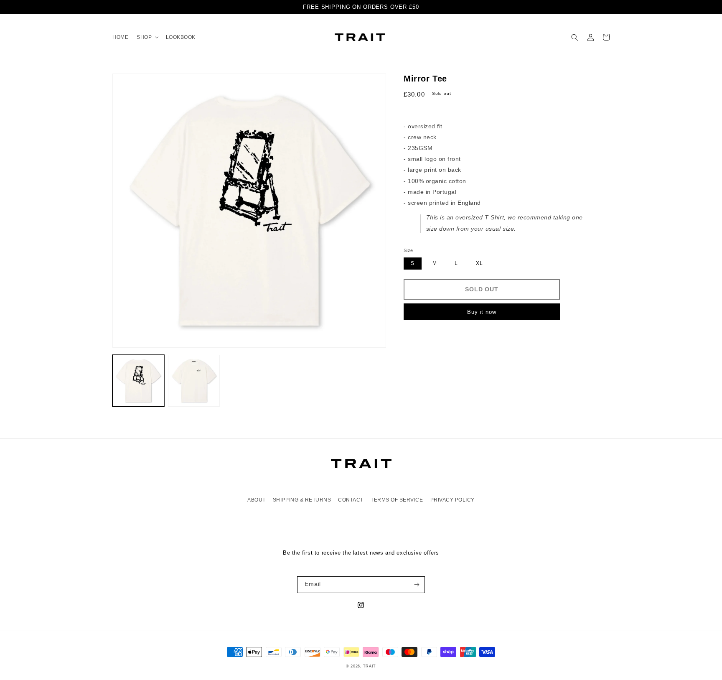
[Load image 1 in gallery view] (138, 381)
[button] (146, 37)
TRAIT (369, 666)
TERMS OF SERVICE (397, 500)
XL (479, 263)
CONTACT (351, 500)
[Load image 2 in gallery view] (194, 381)
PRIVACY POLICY (452, 500)
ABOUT (256, 500)
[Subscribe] (417, 584)
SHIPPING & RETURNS (302, 500)
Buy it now (481, 312)
